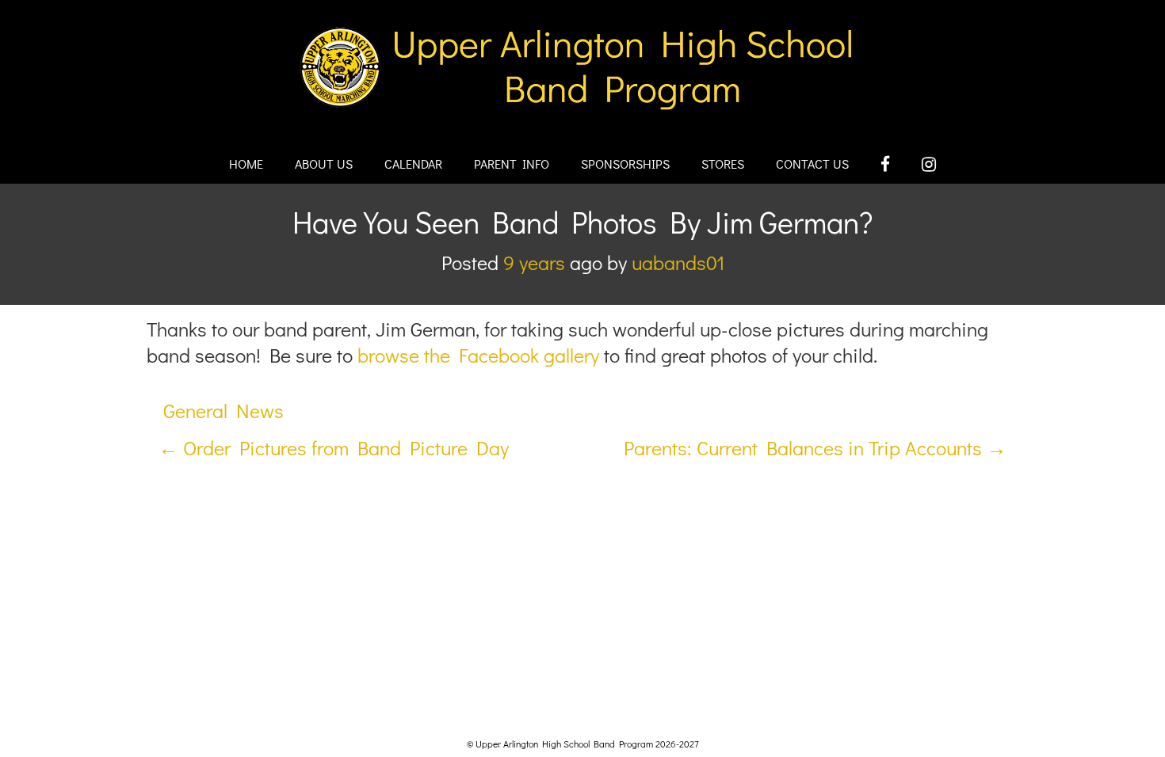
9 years (534, 262)
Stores (722, 163)
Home (246, 163)
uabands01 (678, 262)
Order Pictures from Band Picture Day (334, 448)
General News (223, 411)
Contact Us (812, 163)
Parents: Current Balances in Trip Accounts (815, 448)
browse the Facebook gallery (478, 355)
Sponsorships (625, 163)
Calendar (413, 163)
